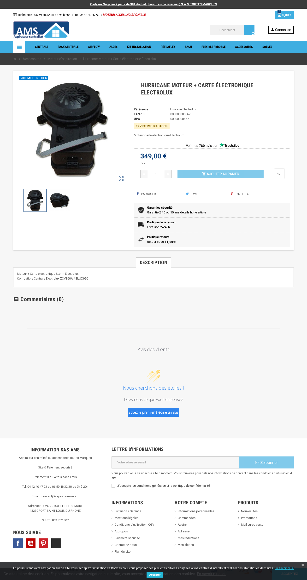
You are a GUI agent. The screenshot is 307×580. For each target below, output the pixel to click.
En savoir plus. (284, 568)
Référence (141, 109)
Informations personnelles (196, 511)
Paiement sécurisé (127, 538)
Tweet (196, 194)
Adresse (183, 531)
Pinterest (243, 194)
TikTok (56, 543)
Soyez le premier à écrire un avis (153, 412)
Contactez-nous (126, 545)
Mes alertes (186, 545)
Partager (148, 194)
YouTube (30, 543)
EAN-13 (139, 114)
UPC (137, 119)
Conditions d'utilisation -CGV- (135, 524)
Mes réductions (188, 538)
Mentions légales (126, 518)
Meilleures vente (252, 524)
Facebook (18, 543)
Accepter (154, 574)
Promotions (249, 518)
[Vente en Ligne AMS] (41, 29)
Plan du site (122, 551)
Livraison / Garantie (128, 511)
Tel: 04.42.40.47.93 (87, 15)
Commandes (186, 518)
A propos (121, 531)
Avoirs (182, 524)
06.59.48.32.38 (44, 15)
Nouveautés (249, 511)
